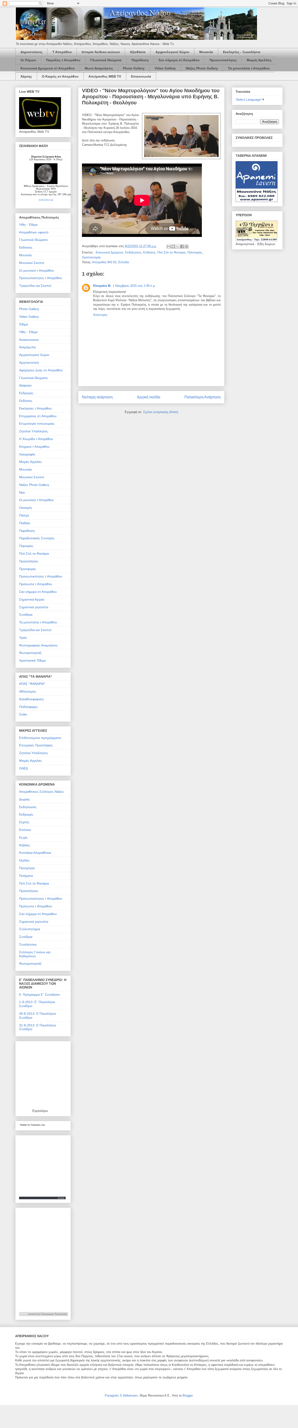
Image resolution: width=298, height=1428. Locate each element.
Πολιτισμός (194, 252)
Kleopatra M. (102, 285)
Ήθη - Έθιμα (28, 224)
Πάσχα (24, 515)
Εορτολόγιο (40, 1111)
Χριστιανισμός (91, 257)
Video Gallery (165, 68)
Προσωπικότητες (223, 60)
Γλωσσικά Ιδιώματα (106, 60)
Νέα (22, 492)
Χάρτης (26, 76)
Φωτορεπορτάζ (30, 653)
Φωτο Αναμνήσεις (99, 68)
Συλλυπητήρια (29, 929)
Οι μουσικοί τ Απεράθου (36, 270)
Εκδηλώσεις (133, 252)
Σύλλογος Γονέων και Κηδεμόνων (34, 954)
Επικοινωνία (141, 76)
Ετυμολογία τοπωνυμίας (36, 423)
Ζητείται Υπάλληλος (33, 431)
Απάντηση (100, 315)
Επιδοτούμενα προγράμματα (40, 738)
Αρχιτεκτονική (29, 362)
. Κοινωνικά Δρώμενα (108, 252)
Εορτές (24, 822)
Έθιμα (23, 324)
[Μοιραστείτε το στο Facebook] (182, 246)
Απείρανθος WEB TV (104, 76)
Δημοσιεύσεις (31, 52)
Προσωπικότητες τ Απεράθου (40, 278)
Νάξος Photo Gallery (202, 68)
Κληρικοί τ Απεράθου (34, 446)
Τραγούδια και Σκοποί (35, 285)
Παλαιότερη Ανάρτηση (202, 397)
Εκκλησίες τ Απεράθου (35, 408)
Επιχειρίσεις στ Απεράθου (38, 416)
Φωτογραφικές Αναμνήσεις (38, 645)
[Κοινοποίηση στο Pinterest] (186, 246)
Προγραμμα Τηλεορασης (54, 1314)
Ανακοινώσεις (29, 340)
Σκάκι (23, 714)
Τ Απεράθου (62, 52)
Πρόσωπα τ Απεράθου (35, 584)
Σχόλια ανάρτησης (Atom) (160, 412)
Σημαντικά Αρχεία (31, 599)
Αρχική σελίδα (148, 397)
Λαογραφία (27, 454)
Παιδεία (24, 523)
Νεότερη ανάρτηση (97, 397)
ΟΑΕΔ (23, 768)
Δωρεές (24, 799)
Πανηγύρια (27, 868)
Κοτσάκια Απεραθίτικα (35, 852)
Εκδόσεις (149, 252)
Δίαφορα (25, 385)
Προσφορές (27, 569)
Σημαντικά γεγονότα (33, 607)
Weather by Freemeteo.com (32, 1125)
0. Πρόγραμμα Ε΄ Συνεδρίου (39, 994)
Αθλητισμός (27, 691)
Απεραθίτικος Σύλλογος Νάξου (41, 791)
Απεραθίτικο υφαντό (33, 232)
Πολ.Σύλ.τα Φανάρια (171, 252)
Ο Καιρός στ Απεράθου (60, 76)
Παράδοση (140, 60)
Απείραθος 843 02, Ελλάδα (110, 262)
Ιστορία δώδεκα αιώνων (101, 52)
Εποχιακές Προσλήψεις (36, 745)
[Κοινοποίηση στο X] (177, 246)
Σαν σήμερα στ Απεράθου (179, 60)
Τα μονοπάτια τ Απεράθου (249, 68)
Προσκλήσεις (28, 561)
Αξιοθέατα (138, 52)
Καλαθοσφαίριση (31, 699)
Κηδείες (24, 845)
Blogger (188, 1395)
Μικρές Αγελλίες (259, 60)
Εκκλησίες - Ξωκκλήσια (241, 52)
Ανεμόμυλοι (27, 347)
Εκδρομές (26, 393)
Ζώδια (61, 1198)
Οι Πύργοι (28, 60)
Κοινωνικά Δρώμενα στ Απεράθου (47, 68)
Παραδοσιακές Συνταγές (36, 538)
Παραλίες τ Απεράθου (63, 60)
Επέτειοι (25, 830)
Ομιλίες (24, 860)
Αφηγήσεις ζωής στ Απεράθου (41, 370)
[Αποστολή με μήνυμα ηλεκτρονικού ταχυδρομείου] (168, 246)
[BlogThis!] (173, 246)
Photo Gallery (134, 68)
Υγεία (23, 637)
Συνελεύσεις (28, 944)
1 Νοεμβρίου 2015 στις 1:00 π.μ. (134, 285)
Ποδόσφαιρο (28, 707)
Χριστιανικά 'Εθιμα (32, 660)
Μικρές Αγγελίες (30, 462)
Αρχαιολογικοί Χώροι (172, 52)
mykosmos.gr (46, 199)
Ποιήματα (26, 876)
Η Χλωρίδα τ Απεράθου (36, 439)
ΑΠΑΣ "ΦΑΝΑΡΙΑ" (32, 684)
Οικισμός (25, 507)
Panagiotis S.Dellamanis (121, 1395)
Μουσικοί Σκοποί (31, 263)
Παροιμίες (26, 546)
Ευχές (23, 837)
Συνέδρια (25, 614)
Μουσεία (206, 52)
